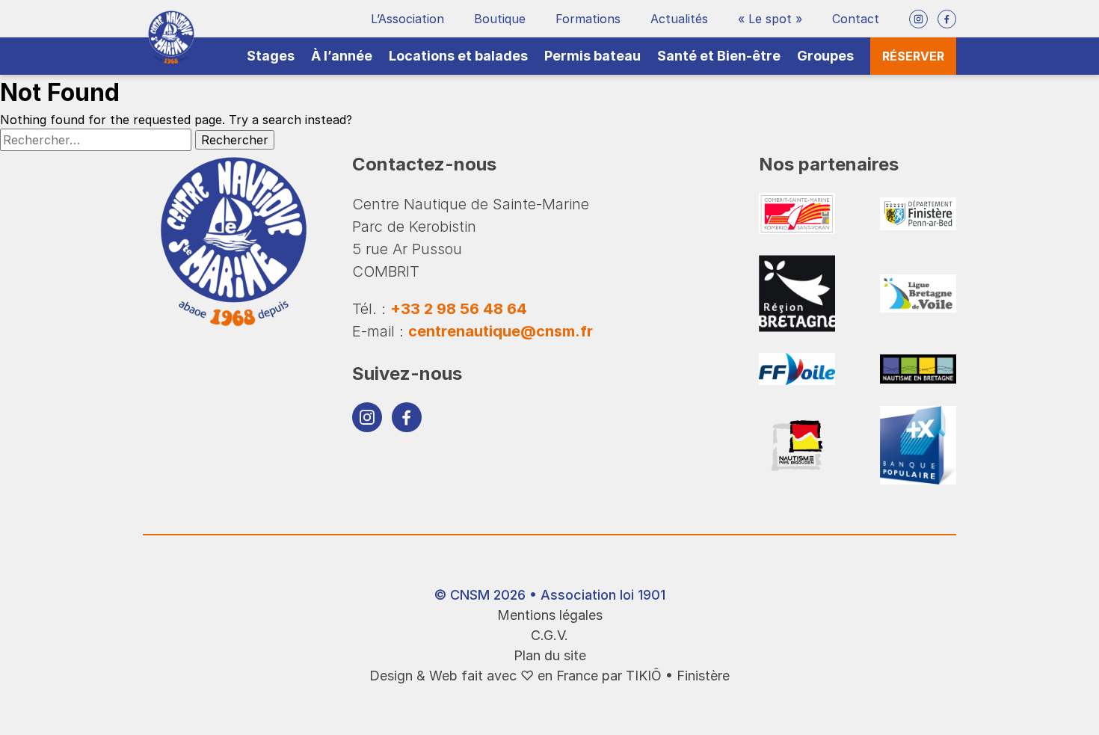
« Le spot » (770, 18)
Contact (855, 18)
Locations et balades (458, 56)
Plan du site (550, 655)
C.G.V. (549, 635)
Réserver (913, 56)
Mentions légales (550, 615)
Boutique (500, 18)
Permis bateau (592, 56)
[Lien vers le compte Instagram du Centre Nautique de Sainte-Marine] (918, 19)
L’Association (407, 18)
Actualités (679, 18)
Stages (271, 56)
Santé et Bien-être (719, 56)
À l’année (341, 56)
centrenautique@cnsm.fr (500, 331)
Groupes (825, 56)
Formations (588, 18)
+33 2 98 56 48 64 (458, 309)
